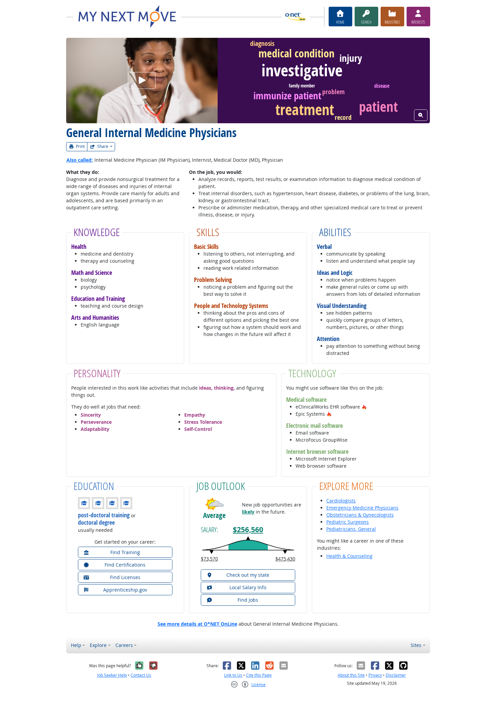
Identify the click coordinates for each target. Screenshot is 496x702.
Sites (416, 645)
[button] (364, 407)
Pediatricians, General (351, 529)
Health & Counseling (349, 556)
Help (76, 645)
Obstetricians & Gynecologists (360, 515)
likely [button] (248, 512)
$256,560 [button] (248, 530)
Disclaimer (396, 675)
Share (102, 146)
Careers (124, 645)
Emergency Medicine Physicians (362, 507)
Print (80, 146)
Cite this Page (259, 675)
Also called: (79, 160)
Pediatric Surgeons (347, 522)
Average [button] (214, 515)
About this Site (351, 675)
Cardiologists (341, 500)
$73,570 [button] (209, 558)
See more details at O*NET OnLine (197, 624)
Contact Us (141, 675)
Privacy (375, 675)
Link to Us (233, 675)
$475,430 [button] (285, 558)
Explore (98, 645)
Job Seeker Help (112, 675)
